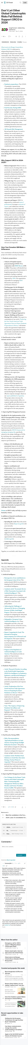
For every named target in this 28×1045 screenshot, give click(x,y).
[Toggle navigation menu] (2, 2)
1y (12, 863)
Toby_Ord (7, 975)
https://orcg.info (18, 524)
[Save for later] (19, 36)
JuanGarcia (12, 29)
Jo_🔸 (6, 1000)
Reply (3, 927)
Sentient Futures (9, 1037)
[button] (3, 863)
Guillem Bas (21, 28)
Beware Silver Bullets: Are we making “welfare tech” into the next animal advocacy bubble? (14, 985)
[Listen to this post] (16, 36)
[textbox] (13, 850)
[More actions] (25, 36)
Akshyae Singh (8, 1031)
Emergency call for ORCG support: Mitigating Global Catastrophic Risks (13, 944)
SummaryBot (8, 863)
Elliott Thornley (15, 833)
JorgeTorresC (13, 28)
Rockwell (7, 987)
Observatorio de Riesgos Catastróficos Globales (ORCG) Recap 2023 (14, 958)
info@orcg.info (9, 539)
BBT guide (7, 1023)
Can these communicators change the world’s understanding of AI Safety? (13, 1028)
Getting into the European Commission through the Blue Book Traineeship (14, 1020)
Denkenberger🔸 (14, 830)
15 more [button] (25, 42)
